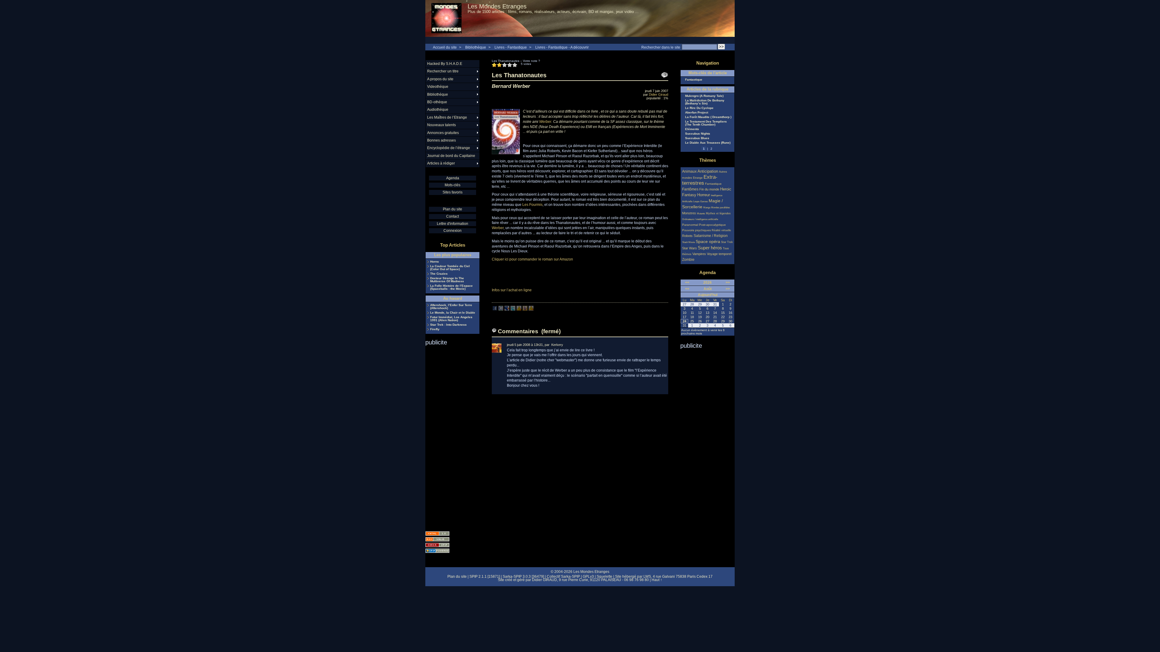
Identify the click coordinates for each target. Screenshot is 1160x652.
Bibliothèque (475, 47)
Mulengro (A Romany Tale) (704, 95)
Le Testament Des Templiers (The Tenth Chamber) (706, 123)
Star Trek (727, 242)
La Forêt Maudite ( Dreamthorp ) (708, 117)
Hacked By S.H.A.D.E (444, 64)
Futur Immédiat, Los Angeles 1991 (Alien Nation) (451, 319)
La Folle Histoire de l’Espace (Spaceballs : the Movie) (451, 287)
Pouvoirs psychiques (696, 230)
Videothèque (437, 87)
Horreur (703, 195)
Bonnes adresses (441, 140)
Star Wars (689, 248)
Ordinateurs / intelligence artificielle (700, 219)
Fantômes (690, 189)
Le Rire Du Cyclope (699, 108)
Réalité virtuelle (721, 230)
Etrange (698, 177)
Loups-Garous (700, 201)
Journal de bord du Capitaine (451, 156)
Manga (706, 207)
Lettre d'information (452, 224)
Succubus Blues (697, 138)
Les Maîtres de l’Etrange (447, 117)
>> (728, 282)
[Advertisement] (449, 436)
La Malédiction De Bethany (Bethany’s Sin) (704, 102)
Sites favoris (452, 192)
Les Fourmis (532, 205)
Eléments (692, 129)
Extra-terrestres (699, 180)
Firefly (435, 329)
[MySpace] (506, 309)
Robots (687, 236)
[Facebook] (494, 309)
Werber (545, 122)
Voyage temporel (719, 254)
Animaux (690, 171)
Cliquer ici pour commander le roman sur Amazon (533, 259)
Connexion (452, 231)
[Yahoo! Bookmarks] (519, 309)
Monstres (689, 213)
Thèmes (707, 160)
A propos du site (440, 79)
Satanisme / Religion (711, 236)
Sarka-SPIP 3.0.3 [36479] (523, 576)
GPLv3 (588, 576)
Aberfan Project (696, 112)
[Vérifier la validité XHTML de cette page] (437, 533)
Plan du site (452, 209)
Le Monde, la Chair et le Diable (452, 312)
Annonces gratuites (443, 133)
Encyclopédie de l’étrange (448, 148)
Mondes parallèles (720, 207)
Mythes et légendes (718, 213)
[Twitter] (513, 309)
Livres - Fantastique (511, 47)
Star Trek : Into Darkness (448, 324)
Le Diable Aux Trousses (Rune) (707, 142)
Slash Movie (688, 242)
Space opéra (708, 241)
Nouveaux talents (441, 125)
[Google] (500, 309)
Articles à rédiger (441, 163)
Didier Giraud (658, 94)
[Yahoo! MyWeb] (531, 309)
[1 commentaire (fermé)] (664, 75)
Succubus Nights (697, 133)
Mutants (701, 213)
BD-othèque (437, 102)
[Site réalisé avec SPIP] (437, 550)
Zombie (688, 259)
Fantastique (693, 79)
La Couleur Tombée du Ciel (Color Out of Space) (450, 268)
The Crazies (439, 273)
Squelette (604, 576)
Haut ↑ (657, 580)
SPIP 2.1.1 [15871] (484, 576)
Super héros (710, 247)
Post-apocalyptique (712, 224)
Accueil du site (445, 47)
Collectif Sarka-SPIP (563, 576)
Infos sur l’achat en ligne (512, 290)
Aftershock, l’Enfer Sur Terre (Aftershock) (451, 307)
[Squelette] (437, 545)
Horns (434, 261)
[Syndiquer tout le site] (437, 539)
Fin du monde (709, 189)
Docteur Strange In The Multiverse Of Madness (447, 280)
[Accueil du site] (446, 18)
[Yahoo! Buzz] (525, 309)
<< (687, 282)
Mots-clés (452, 185)
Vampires (699, 254)
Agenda (452, 178)
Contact (452, 216)
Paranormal (690, 224)
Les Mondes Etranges (497, 6)
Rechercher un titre (443, 71)
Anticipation (708, 171)
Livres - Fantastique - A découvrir (562, 47)
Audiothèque (437, 109)
